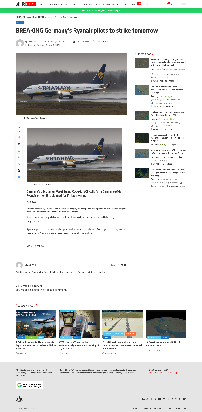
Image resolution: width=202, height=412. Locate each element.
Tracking (181, 69)
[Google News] (164, 399)
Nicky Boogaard (47, 184)
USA (173, 96)
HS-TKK (160, 81)
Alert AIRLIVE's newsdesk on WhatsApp (163, 372)
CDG (164, 129)
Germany (173, 69)
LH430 (182, 186)
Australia (66, 337)
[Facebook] (151, 399)
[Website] (117, 265)
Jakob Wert (107, 41)
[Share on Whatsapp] (19, 150)
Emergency (157, 69)
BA (154, 129)
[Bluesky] (184, 399)
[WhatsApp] (176, 399)
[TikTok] (172, 399)
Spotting (178, 157)
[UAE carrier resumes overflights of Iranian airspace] (166, 324)
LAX (154, 106)
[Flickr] (125, 265)
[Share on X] (19, 144)
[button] (176, 4)
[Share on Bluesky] (19, 177)
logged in (36, 289)
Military (163, 145)
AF (154, 164)
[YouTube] (160, 399)
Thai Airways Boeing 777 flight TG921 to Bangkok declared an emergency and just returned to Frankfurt (168, 62)
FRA (154, 81)
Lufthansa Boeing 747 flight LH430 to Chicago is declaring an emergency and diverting (168, 173)
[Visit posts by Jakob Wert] (20, 43)
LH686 (169, 164)
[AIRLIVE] (26, 4)
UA (166, 106)
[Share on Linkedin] (19, 157)
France (162, 119)
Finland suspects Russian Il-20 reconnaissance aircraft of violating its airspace (168, 138)
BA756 (158, 129)
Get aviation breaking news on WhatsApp (101, 10)
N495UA (160, 106)
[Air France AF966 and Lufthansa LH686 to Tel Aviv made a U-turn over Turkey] (142, 153)
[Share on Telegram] (19, 164)
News (19, 23)
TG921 (171, 81)
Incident (130, 334)
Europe (165, 69)
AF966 (158, 164)
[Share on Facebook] (19, 137)
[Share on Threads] (19, 170)
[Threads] (180, 399)
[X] (155, 399)
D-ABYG (172, 186)
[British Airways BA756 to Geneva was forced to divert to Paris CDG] (142, 115)
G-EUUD (171, 129)
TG (166, 81)
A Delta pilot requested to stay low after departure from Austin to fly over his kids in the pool (36, 345)
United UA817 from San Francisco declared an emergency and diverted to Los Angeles (168, 90)
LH (164, 164)
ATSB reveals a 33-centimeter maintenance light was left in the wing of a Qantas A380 (79, 345)
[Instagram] (121, 265)
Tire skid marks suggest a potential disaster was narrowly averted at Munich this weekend (122, 345)
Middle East (153, 337)
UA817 (171, 106)
